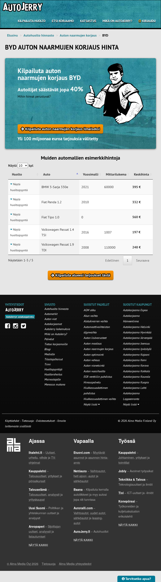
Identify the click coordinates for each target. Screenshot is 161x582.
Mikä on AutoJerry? (117, 21)
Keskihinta (141, 174)
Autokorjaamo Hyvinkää (137, 332)
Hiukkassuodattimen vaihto (100, 399)
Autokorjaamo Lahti (135, 388)
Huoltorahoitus (53, 374)
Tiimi (47, 364)
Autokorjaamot (53, 324)
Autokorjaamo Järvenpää (137, 338)
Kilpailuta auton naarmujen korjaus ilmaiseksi (62, 128)
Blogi (47, 349)
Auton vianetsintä (94, 365)
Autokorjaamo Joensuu (136, 343)
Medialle (49, 354)
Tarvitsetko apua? (138, 579)
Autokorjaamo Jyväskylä (137, 349)
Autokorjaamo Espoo (135, 310)
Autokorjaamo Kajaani (136, 355)
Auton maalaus (93, 343)
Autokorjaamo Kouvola (136, 377)
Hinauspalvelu (92, 382)
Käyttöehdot (12, 421)
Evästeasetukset (45, 421)
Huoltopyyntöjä (53, 369)
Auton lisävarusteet (95, 338)
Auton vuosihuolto (94, 371)
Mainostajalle (52, 379)
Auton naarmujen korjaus (78, 35)
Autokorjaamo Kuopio (136, 382)
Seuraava (142, 260)
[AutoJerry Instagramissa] (16, 327)
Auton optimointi (94, 355)
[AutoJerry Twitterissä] (24, 327)
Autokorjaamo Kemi (135, 360)
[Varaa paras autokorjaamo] (14, 310)
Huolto (17, 174)
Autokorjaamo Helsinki (136, 327)
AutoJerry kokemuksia (57, 329)
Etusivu (12, 35)
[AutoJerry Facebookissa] (8, 327)
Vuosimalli (90, 174)
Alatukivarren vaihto (96, 321)
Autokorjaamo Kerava (136, 365)
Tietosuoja (28, 421)
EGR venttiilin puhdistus (98, 377)
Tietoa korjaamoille (56, 344)
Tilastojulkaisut (53, 359)
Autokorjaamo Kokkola (136, 371)
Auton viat (50, 319)
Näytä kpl (20, 165)
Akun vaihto (91, 316)
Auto (46, 174)
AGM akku (90, 310)
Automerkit (50, 314)
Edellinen (112, 260)
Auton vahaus (92, 360)
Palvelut (49, 339)
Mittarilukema (116, 174)
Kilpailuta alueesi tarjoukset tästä (82, 275)
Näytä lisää (91, 404)
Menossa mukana (54, 384)
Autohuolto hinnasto (38, 35)
